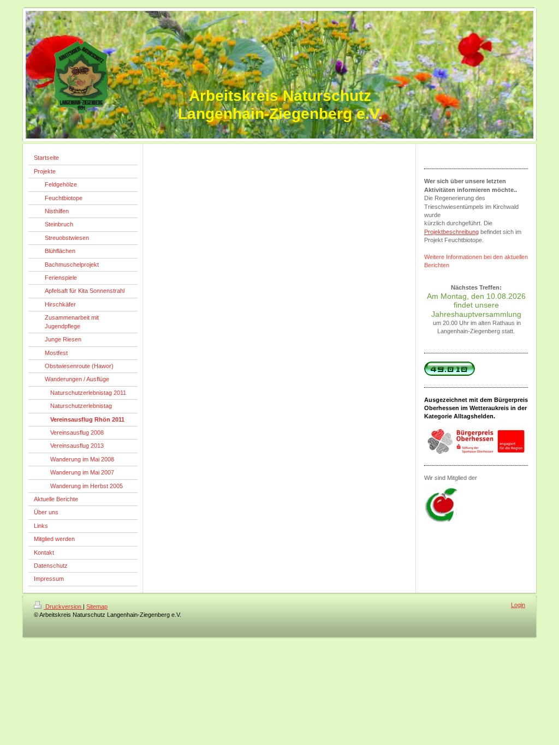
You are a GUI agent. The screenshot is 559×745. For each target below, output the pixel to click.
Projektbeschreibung (451, 232)
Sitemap (97, 606)
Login (518, 605)
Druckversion (63, 606)
